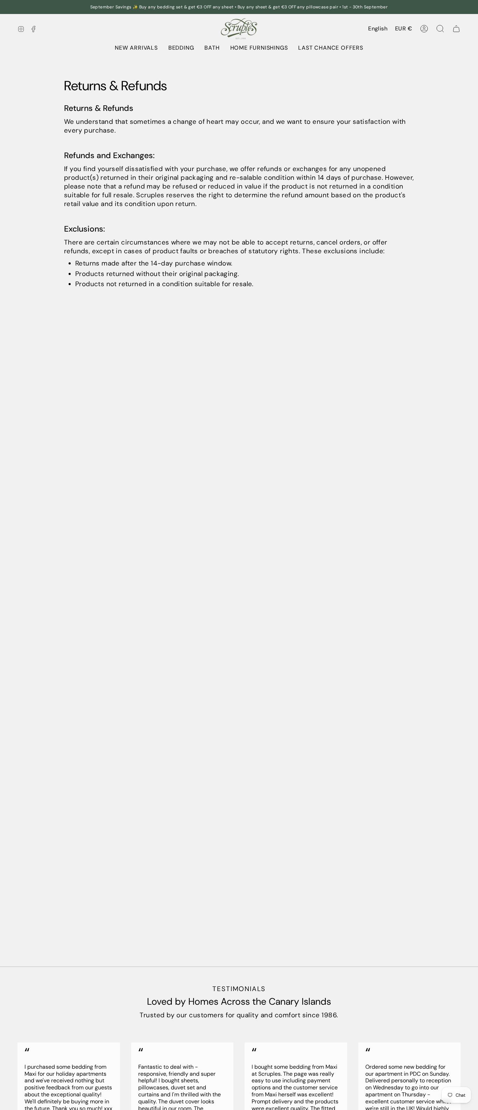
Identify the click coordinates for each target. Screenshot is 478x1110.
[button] (181, 47)
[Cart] (456, 29)
